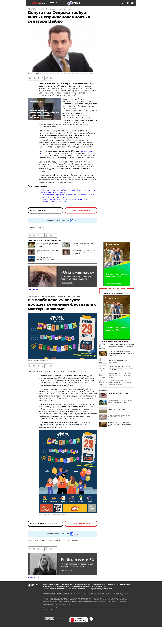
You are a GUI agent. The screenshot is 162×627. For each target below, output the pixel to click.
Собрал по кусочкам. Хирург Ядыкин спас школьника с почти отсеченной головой (121, 346)
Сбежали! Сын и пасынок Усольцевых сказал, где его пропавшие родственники (121, 360)
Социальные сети (123, 584)
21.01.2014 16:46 (32, 9)
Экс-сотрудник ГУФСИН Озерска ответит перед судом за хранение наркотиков (83, 252)
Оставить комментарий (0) (81, 210)
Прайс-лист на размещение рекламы (56, 586)
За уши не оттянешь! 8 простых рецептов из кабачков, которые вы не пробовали (121, 353)
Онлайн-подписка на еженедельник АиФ (76, 584)
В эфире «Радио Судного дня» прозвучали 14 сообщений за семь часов (119, 424)
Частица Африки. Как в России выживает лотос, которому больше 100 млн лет (121, 368)
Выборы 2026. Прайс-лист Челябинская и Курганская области (64, 589)
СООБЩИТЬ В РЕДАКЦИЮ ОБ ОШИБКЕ (100, 589)
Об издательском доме (51, 584)
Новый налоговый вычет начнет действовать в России (119, 416)
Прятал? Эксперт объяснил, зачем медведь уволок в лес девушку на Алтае (120, 375)
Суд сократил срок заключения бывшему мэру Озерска (48, 251)
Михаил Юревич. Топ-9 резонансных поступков (45, 258)
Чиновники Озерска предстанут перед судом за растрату (83, 244)
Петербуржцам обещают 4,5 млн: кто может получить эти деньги (120, 401)
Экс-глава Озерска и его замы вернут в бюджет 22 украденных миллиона (48, 244)
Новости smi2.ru (35, 290)
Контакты (111, 584)
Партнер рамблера (62, 618)
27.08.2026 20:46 (33, 296)
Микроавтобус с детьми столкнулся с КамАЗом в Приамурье (120, 408)
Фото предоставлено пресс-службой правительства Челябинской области (67, 73)
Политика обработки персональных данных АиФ (88, 586)
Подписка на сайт (99, 584)
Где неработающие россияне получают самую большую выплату (120, 394)
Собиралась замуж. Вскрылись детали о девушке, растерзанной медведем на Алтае (120, 382)
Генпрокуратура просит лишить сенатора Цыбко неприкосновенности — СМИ (64, 200)
